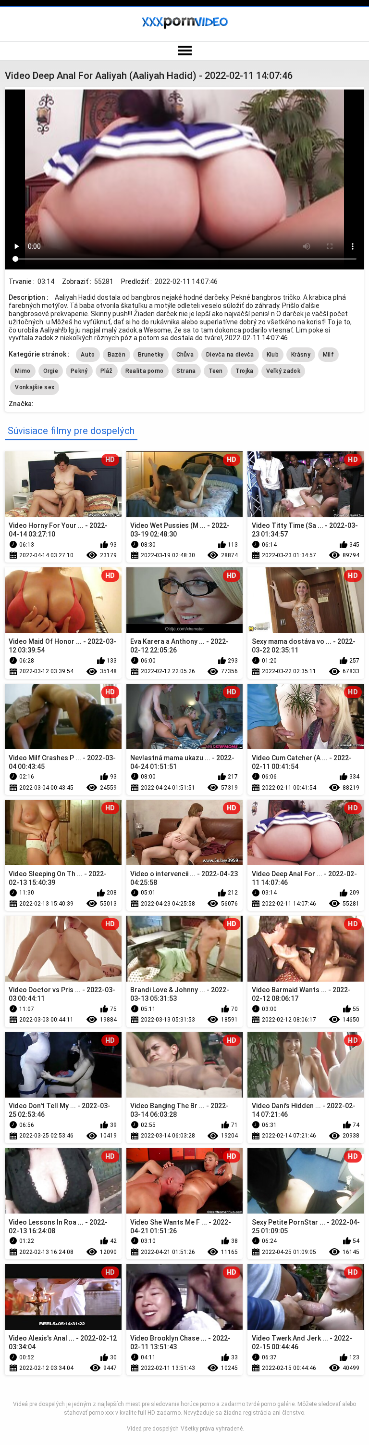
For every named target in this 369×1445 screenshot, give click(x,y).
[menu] (184, 51)
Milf (328, 354)
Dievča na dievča (230, 354)
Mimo (22, 371)
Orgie (51, 371)
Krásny (300, 354)
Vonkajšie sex (34, 387)
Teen (216, 371)
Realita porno (144, 371)
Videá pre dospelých (153, 1428)
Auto (88, 354)
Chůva (185, 354)
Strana (186, 371)
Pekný (79, 371)
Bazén (117, 354)
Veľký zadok (283, 371)
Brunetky (150, 354)
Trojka (244, 371)
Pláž (106, 371)
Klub (273, 354)
